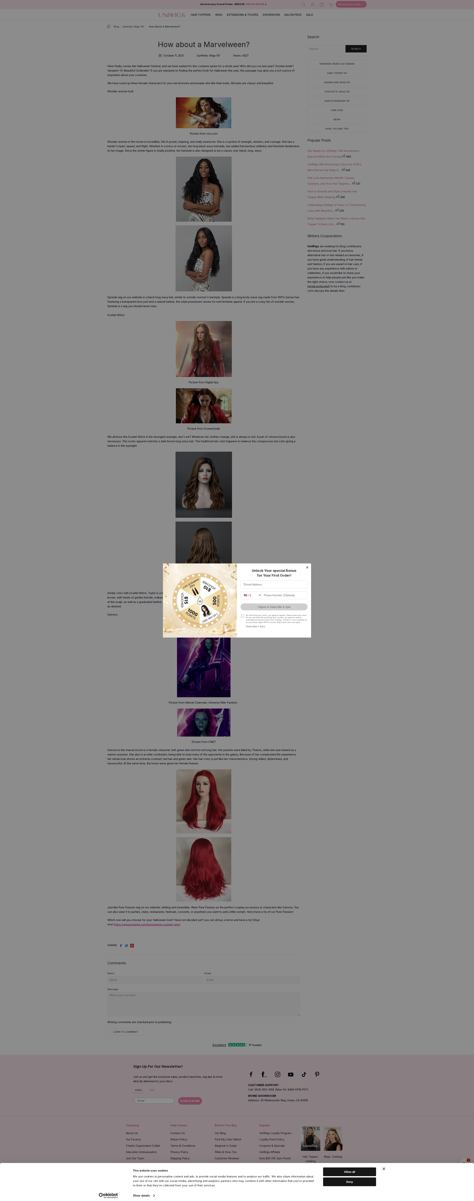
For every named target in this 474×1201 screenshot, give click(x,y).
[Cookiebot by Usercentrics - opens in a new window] (108, 1195)
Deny (349, 1181)
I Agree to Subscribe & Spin (274, 606)
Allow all (349, 1171)
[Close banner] (384, 1168)
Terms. (262, 626)
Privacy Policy (252, 626)
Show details (141, 1195)
